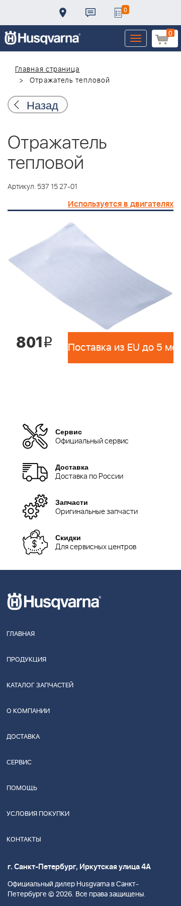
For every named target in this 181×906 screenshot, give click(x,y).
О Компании (28, 711)
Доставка (63, 13)
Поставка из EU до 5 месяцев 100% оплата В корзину (120, 347)
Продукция (26, 660)
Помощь (22, 788)
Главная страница (47, 69)
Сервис (19, 762)
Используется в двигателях (120, 204)
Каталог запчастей (40, 685)
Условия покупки (38, 814)
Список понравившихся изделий (118, 13)
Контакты (90, 13)
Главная (21, 634)
